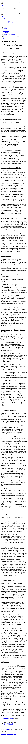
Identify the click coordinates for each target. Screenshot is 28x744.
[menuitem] (11, 21)
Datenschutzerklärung (7, 718)
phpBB (7, 729)
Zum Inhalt (3, 5)
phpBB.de (15, 731)
